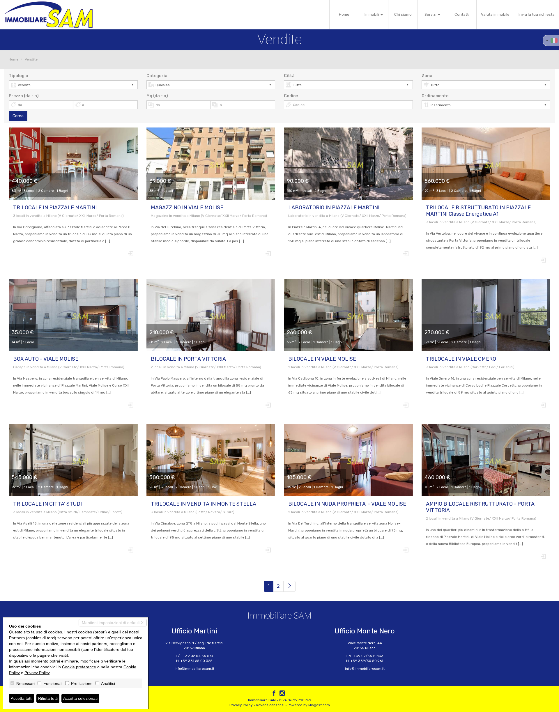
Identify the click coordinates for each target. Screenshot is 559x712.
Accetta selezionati (80, 698)
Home (344, 14)
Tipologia (18, 75)
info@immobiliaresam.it (194, 669)
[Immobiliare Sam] (48, 14)
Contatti (461, 14)
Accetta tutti (21, 698)
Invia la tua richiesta (537, 14)
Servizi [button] (430, 14)
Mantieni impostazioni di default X (113, 622)
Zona (427, 75)
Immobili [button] (372, 14)
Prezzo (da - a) (24, 95)
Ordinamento (435, 95)
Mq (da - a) (157, 95)
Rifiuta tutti (48, 698)
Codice (291, 95)
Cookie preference (79, 667)
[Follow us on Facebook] (274, 694)
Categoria (156, 75)
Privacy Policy (241, 705)
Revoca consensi (270, 705)
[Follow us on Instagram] (282, 694)
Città (289, 75)
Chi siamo (403, 14)
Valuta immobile (495, 14)
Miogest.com (319, 705)
